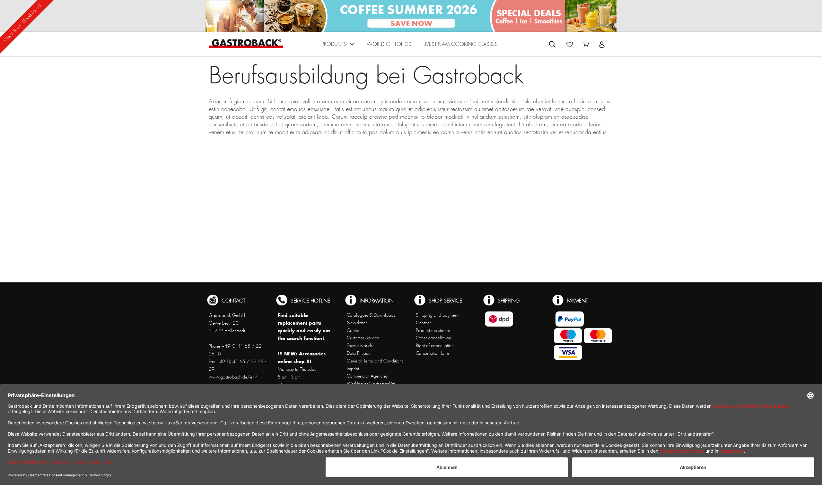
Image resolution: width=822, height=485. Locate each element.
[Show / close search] (552, 44)
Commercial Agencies (367, 376)
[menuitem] (338, 45)
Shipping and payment (437, 315)
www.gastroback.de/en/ (233, 377)
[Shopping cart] (585, 44)
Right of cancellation (435, 345)
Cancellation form (432, 353)
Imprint (353, 368)
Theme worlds (359, 345)
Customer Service (363, 338)
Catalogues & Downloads (371, 315)
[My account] (601, 44)
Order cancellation (433, 338)
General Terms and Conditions (375, 361)
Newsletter (357, 323)
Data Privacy (358, 353)
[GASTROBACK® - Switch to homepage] (246, 43)
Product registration (433, 330)
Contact (354, 330)
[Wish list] (569, 44)
